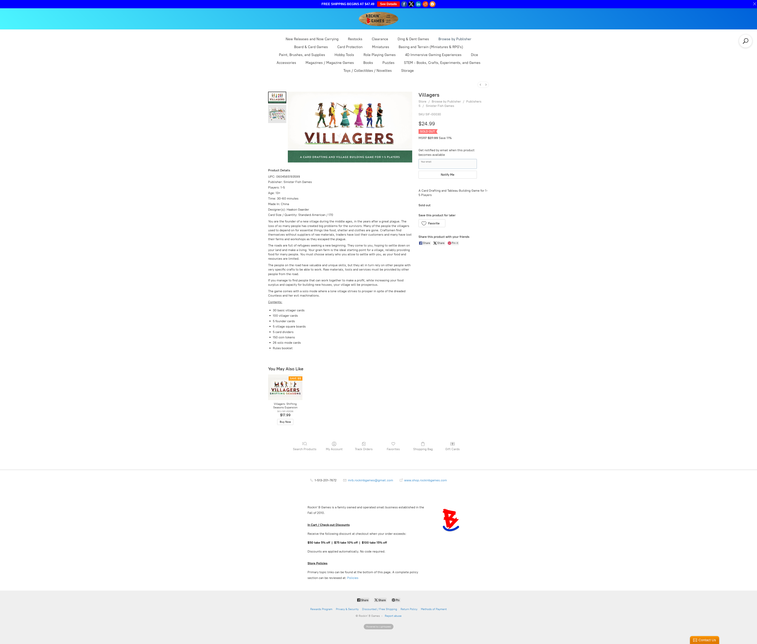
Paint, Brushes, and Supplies (302, 55)
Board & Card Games (311, 47)
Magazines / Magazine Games (330, 63)
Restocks (355, 39)
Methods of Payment (434, 609)
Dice (474, 55)
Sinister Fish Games (440, 106)
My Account (334, 449)
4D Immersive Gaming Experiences (433, 55)
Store (422, 101)
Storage (407, 70)
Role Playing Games (380, 55)
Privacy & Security (347, 609)
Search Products (304, 449)
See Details (388, 4)
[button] (432, 223)
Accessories (286, 63)
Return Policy (409, 609)
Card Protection (350, 47)
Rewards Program (321, 609)
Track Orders (364, 449)
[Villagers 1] (277, 114)
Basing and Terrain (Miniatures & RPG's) (431, 47)
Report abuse (393, 616)
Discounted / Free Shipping (379, 609)
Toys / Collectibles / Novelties (367, 70)
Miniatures (380, 47)
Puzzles (388, 63)
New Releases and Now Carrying (312, 39)
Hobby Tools (344, 55)
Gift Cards (452, 449)
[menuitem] (480, 85)
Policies (352, 578)
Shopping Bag (423, 449)
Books (368, 63)
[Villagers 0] (277, 97)
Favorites (393, 449)
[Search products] (745, 41)
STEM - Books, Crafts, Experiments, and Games (442, 63)
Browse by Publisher (454, 39)
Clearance (380, 39)
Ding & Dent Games (413, 39)
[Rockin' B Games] (378, 18)
